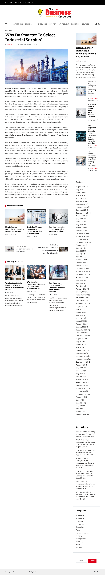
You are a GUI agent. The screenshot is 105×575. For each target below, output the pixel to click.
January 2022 (81, 327)
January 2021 (81, 353)
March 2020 (80, 379)
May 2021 (79, 347)
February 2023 (81, 289)
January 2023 (81, 292)
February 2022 (81, 324)
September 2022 (82, 304)
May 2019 (79, 406)
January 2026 (81, 204)
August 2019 (80, 397)
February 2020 (81, 382)
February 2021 (81, 350)
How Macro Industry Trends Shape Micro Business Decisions (57, 229)
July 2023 (79, 280)
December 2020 (82, 356)
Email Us (30, 2)
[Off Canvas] (6, 24)
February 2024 (81, 263)
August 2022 (80, 306)
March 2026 (80, 201)
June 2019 (79, 403)
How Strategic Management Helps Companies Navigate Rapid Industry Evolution (57, 287)
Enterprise (42, 24)
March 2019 (80, 412)
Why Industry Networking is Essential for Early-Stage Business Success (36, 285)
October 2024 (81, 239)
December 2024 (82, 233)
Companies (80, 524)
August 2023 (80, 277)
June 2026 (80, 192)
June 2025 (80, 222)
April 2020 (79, 377)
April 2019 (79, 409)
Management (64, 24)
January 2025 (81, 231)
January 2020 (81, 385)
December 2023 (82, 268)
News (78, 545)
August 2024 (80, 245)
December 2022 (82, 295)
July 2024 (79, 248)
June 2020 (80, 371)
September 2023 (82, 274)
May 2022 (79, 315)
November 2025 (82, 207)
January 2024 (81, 266)
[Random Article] (96, 24)
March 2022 (80, 321)
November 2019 (81, 388)
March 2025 (80, 228)
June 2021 (79, 344)
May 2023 (79, 283)
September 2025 (82, 213)
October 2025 (81, 210)
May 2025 (79, 225)
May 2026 (79, 195)
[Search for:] (81, 561)
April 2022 (79, 318)
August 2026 (80, 187)
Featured (79, 530)
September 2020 (82, 362)
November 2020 (82, 359)
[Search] (99, 24)
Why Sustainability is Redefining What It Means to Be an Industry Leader (85, 494)
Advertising (18, 24)
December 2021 (81, 330)
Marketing (75, 24)
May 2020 (79, 374)
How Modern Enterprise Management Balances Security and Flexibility (84, 473)
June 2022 (80, 312)
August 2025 (80, 216)
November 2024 (82, 236)
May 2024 (79, 254)
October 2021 (81, 333)
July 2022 (79, 309)
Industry (52, 24)
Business (28, 24)
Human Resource (82, 533)
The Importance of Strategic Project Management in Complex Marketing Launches (92, 134)
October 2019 (81, 391)
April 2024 (80, 257)
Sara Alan (10, 45)
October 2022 (81, 301)
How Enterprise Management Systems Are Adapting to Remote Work (85, 484)
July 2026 (79, 190)
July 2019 (79, 400)
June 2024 (80, 251)
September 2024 (82, 242)
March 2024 (80, 260)
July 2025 (79, 219)
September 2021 (82, 336)
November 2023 (82, 271)
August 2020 (80, 365)
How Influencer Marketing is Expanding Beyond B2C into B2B (14, 229)
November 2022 (82, 298)
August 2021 (80, 339)
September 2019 (82, 394)
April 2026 (79, 198)
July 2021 (79, 342)
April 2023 (79, 286)
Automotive (80, 518)
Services (85, 24)
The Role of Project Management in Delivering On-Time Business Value (34, 230)
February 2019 (81, 415)
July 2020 (79, 368)
